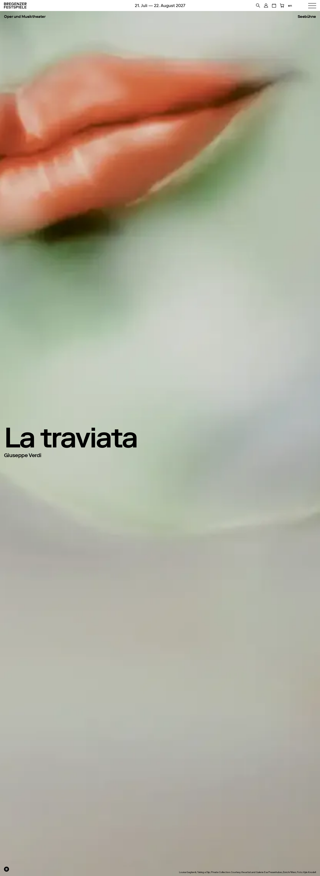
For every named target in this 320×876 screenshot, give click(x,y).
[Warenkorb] (282, 6)
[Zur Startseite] (34, 6)
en (290, 6)
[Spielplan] (274, 6)
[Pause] (6, 869)
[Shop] (266, 6)
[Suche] (258, 6)
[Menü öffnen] (312, 5)
